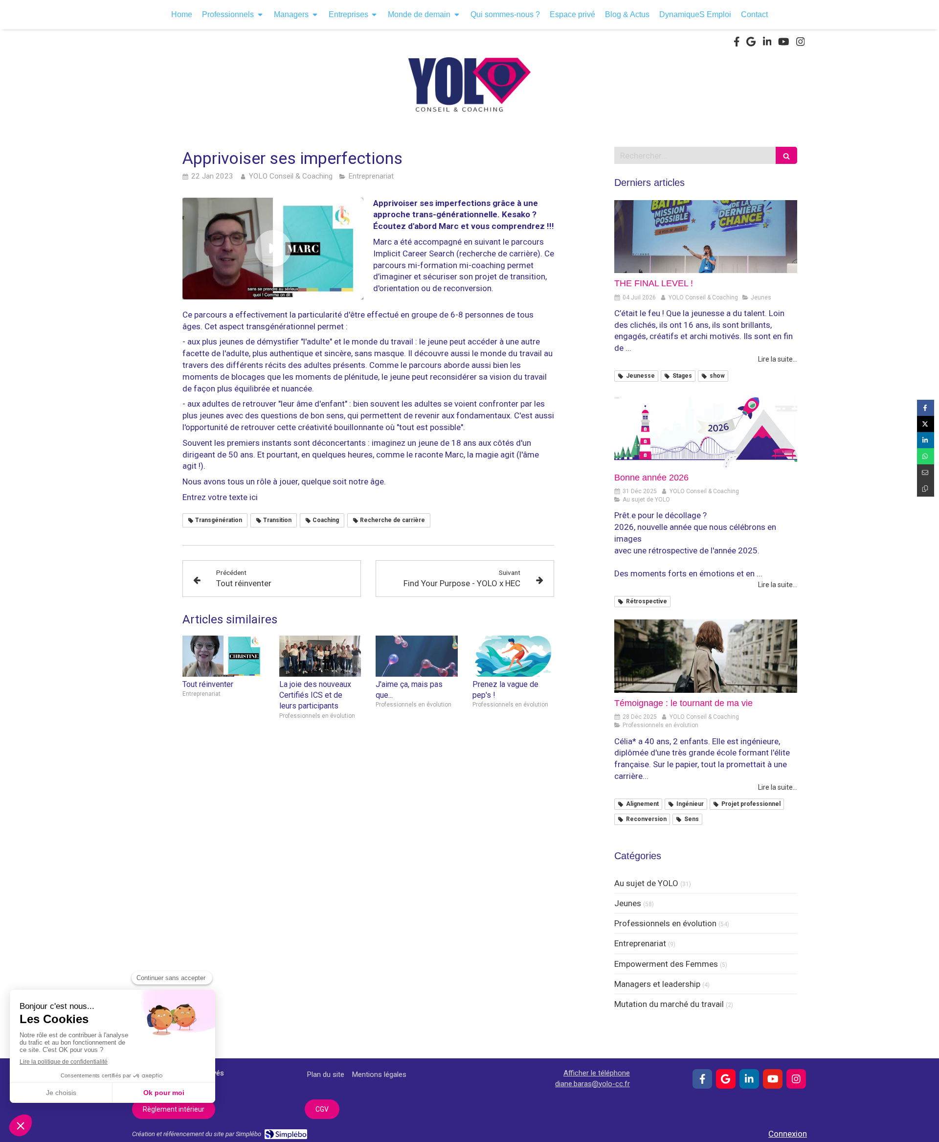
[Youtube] (783, 43)
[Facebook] (737, 43)
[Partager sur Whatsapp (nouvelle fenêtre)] (925, 456)
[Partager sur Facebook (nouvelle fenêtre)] (925, 408)
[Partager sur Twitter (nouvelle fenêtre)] (925, 424)
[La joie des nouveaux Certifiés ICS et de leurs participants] (320, 656)
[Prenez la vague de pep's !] (513, 656)
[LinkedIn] (767, 43)
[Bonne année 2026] (705, 430)
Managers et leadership (657, 984)
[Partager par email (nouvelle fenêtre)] (925, 472)
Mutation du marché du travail (669, 1004)
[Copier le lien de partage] (925, 488)
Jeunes (627, 903)
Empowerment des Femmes (666, 964)
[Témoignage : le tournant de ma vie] (705, 656)
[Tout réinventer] (223, 656)
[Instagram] (800, 43)
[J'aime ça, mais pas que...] (417, 656)
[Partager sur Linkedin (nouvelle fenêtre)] (925, 440)
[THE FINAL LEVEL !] (705, 237)
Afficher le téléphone (596, 1073)
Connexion (787, 1134)
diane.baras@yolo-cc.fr (592, 1083)
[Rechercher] (786, 155)
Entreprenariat (640, 943)
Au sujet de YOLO (646, 883)
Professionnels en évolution (665, 923)
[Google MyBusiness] (751, 43)
